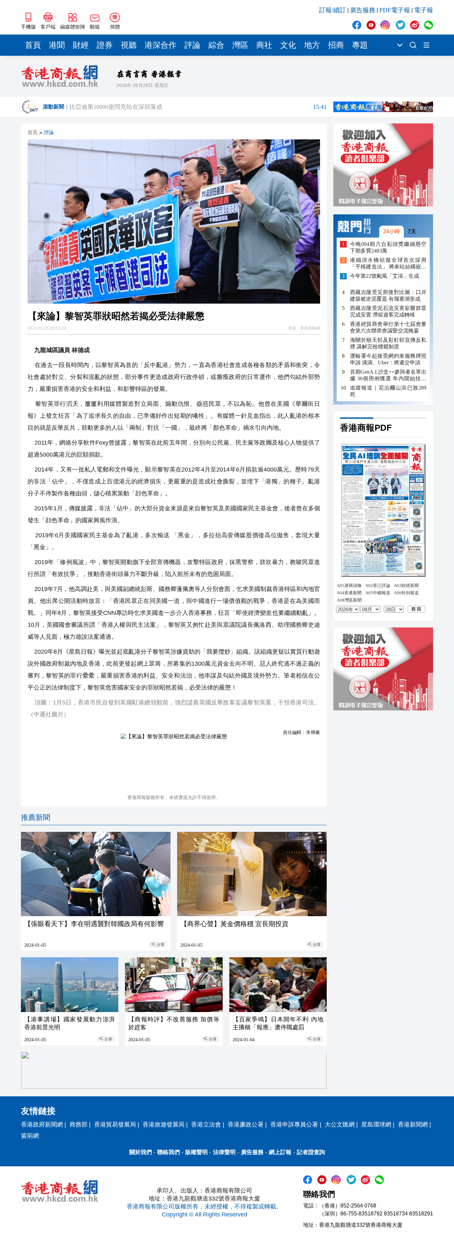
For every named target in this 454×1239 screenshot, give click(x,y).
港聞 (57, 45)
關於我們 (140, 1152)
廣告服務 (362, 10)
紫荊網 (30, 1135)
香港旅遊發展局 (163, 1124)
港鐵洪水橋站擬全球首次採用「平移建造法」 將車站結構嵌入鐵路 (388, 263)
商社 (264, 45)
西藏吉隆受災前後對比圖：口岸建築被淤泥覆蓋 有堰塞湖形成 (388, 295)
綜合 (216, 45)
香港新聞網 (413, 1124)
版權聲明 (196, 1152)
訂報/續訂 (332, 10)
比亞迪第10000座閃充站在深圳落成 (198, 107)
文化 (288, 45)
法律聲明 (224, 1152)
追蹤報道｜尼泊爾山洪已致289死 (388, 391)
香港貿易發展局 (115, 1124)
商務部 (78, 1124)
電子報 (423, 10)
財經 (81, 45)
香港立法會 (206, 1124)
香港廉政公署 (246, 1124)
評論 (192, 45)
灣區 (240, 45)
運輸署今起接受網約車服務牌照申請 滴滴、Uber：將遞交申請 (388, 359)
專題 (360, 45)
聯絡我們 (168, 1152)
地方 (312, 45)
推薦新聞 (35, 817)
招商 (336, 45)
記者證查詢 (311, 1152)
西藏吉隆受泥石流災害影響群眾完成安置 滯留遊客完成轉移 (388, 311)
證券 (105, 45)
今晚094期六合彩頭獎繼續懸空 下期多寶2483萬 (388, 247)
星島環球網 (376, 1124)
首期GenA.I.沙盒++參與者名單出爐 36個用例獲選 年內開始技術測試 (388, 375)
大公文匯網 (340, 1124)
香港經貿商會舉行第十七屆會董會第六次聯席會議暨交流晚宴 (388, 327)
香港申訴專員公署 (294, 1124)
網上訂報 (280, 1152)
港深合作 (160, 45)
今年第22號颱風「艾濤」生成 (384, 276)
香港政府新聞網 (42, 1124)
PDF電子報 (394, 10)
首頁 (33, 45)
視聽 (129, 45)
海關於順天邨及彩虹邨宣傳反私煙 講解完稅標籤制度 (388, 343)
